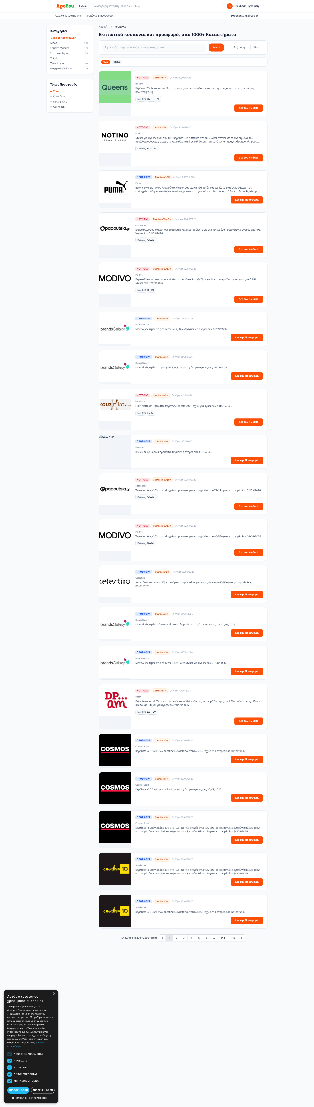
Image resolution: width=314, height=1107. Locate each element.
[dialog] (31, 1046)
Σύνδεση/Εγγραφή (247, 6)
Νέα (255, 47)
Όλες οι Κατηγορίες (63, 37)
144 (223, 937)
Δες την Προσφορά (247, 199)
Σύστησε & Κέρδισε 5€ (245, 15)
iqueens (139, 83)
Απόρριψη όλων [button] (43, 1090)
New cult (139, 447)
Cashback (59, 106)
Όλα (56, 91)
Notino (138, 133)
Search (216, 47)
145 (233, 937)
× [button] (54, 993)
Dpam (138, 696)
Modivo (139, 275)
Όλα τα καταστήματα (68, 15)
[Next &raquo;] (241, 937)
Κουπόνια (59, 96)
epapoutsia (140, 225)
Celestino (140, 578)
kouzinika (140, 401)
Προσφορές (60, 101)
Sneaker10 (140, 865)
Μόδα (117, 62)
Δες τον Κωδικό (249, 108)
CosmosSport (142, 746)
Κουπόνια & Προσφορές (99, 15)
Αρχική (103, 26)
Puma (138, 183)
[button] (31, 1098)
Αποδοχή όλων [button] (18, 1090)
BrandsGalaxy (142, 324)
